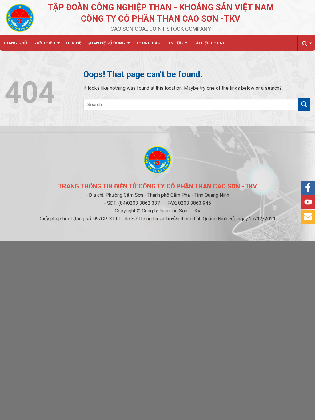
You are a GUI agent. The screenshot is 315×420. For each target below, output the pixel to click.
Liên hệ (73, 43)
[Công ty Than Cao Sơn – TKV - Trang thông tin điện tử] (20, 17)
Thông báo (148, 43)
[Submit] (304, 104)
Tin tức (175, 43)
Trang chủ (15, 43)
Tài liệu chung (210, 43)
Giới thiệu (44, 43)
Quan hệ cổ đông (106, 43)
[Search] (306, 43)
